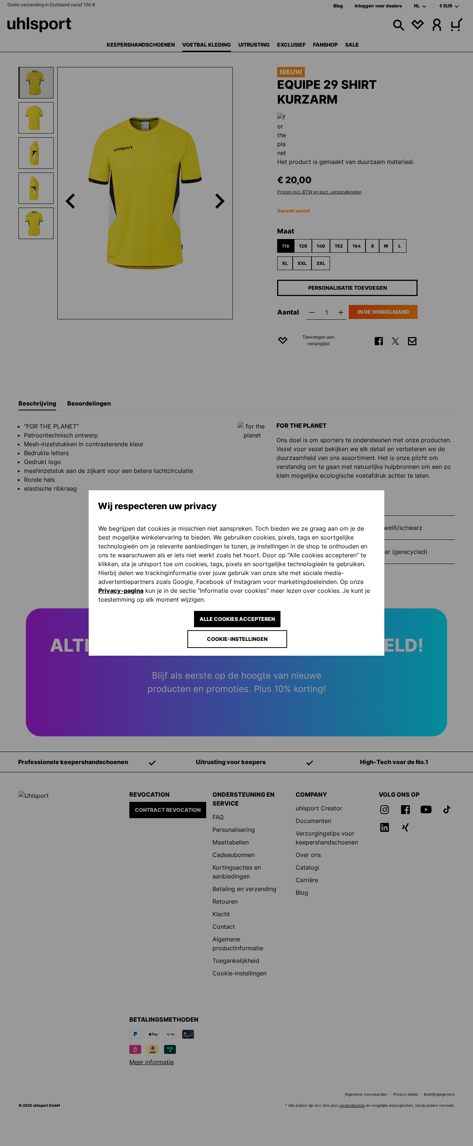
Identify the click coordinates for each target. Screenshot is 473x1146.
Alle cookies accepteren (237, 619)
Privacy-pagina (120, 590)
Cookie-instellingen (237, 639)
